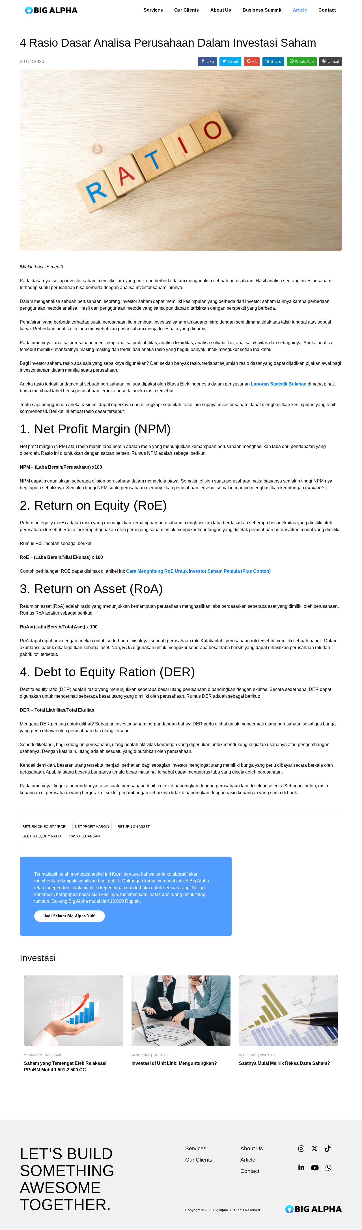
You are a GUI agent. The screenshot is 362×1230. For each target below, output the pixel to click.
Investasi (53, 1055)
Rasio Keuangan (84, 836)
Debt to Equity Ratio (41, 836)
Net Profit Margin (92, 827)
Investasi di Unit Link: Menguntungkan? (174, 1063)
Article (300, 10)
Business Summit (262, 10)
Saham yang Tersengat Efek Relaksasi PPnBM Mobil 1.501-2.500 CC (65, 1066)
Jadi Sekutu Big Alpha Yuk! (69, 916)
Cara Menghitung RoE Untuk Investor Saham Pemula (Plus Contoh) (198, 571)
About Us (220, 10)
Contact (327, 10)
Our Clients (186, 10)
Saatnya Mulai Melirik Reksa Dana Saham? (284, 1063)
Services (153, 10)
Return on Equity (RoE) (44, 827)
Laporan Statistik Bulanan (279, 384)
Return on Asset (134, 827)
